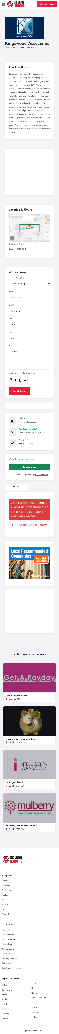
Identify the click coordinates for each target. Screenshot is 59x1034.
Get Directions (26, 429)
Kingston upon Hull (38, 997)
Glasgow (34, 993)
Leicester (34, 1007)
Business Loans (8, 948)
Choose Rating (15, 277)
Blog (4, 899)
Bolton (4, 994)
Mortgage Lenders (9, 958)
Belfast (4, 985)
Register (5, 904)
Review (11, 346)
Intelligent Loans (14, 782)
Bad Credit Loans (9, 939)
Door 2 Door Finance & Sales (21, 739)
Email (11, 305)
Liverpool (34, 1012)
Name (11, 291)
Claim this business (29, 467)
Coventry (5, 1013)
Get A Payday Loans (16, 695)
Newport (12, 699)
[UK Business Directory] (29, 563)
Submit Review (19, 391)
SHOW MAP (29, 228)
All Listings (6, 885)
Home (4, 880)
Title (10, 318)
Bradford (5, 999)
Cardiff (21, 47)
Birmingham (7, 989)
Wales (27, 47)
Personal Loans (8, 929)
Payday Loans (7, 944)
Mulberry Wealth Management (22, 825)
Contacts (5, 895)
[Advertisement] (29, 173)
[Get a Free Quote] (29, 514)
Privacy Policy (7, 914)
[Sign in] (32, 4)
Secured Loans (8, 934)
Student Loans (7, 963)
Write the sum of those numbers (22, 373)
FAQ (4, 909)
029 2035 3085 (25, 443)
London (34, 1016)
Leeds (33, 1002)
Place (11, 332)
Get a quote (7, 890)
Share (18, 486)
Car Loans (6, 953)
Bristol (4, 1004)
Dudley (33, 983)
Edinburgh (35, 988)
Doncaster (6, 1018)
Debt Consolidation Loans (12, 968)
